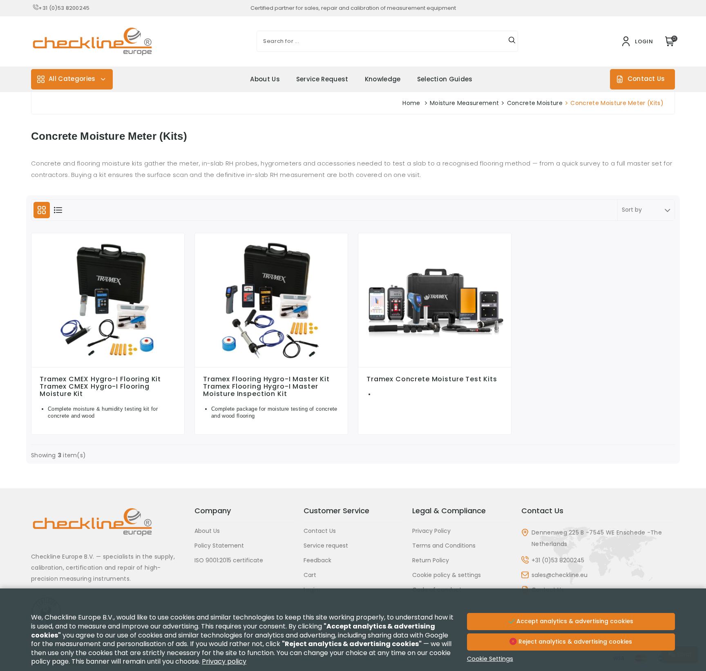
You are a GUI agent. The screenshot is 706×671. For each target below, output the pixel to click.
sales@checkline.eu (560, 575)
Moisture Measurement (464, 103)
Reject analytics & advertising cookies (574, 641)
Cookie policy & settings (446, 575)
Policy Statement (219, 545)
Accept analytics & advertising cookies (574, 621)
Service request (322, 79)
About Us (265, 79)
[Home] (108, 528)
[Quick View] (108, 365)
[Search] (512, 41)
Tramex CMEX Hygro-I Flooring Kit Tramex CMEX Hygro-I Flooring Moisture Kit (100, 387)
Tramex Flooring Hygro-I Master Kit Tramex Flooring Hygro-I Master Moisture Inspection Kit (266, 387)
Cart (310, 575)
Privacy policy (224, 661)
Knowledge (383, 79)
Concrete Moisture (535, 103)
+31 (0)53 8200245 (63, 8)
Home (411, 103)
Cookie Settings (490, 659)
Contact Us (646, 78)
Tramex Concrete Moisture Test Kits (431, 379)
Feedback (317, 560)
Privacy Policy (431, 531)
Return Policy (430, 560)
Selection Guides (445, 79)
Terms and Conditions (444, 545)
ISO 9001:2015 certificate (228, 560)
